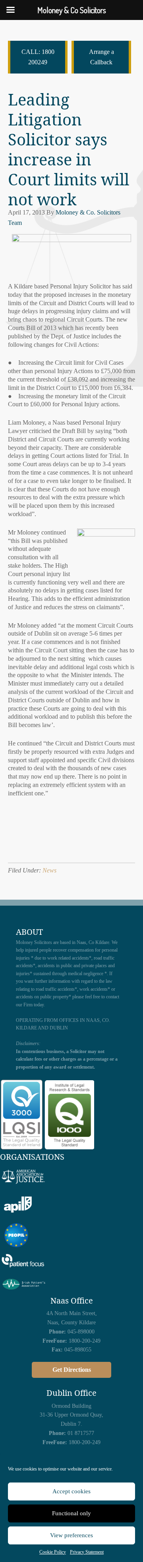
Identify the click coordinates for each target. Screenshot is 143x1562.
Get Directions (71, 1369)
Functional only (71, 1513)
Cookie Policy (52, 1552)
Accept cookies (71, 1491)
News (49, 870)
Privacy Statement (87, 1552)
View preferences (71, 1535)
